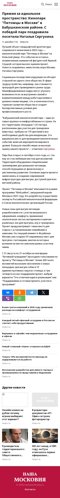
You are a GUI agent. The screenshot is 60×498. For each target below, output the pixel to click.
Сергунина (49, 148)
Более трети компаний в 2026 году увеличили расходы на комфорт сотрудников (27, 308)
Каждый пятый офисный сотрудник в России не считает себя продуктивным (28, 321)
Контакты (30, 489)
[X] (43, 292)
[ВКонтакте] (7, 292)
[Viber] (7, 298)
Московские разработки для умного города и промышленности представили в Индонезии (27, 371)
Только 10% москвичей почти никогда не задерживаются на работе (24, 358)
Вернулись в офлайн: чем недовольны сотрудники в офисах (29, 335)
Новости (24, 42)
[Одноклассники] (19, 292)
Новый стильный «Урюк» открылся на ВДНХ (26, 346)
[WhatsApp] (19, 298)
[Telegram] (31, 292)
